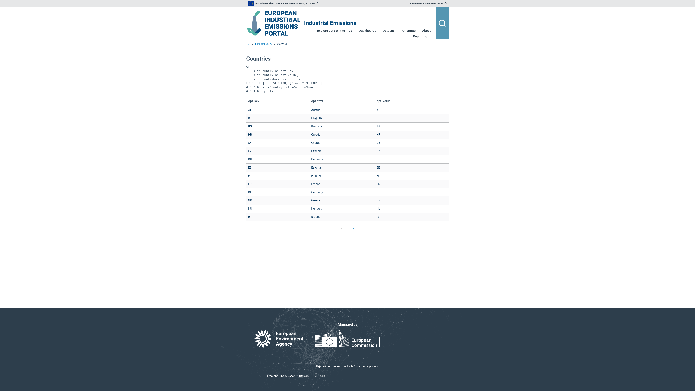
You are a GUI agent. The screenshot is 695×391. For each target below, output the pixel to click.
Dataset (388, 31)
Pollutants (408, 31)
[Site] (273, 23)
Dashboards (367, 31)
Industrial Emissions (330, 23)
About (426, 31)
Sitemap (303, 376)
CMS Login (319, 376)
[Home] (248, 45)
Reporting (420, 36)
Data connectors (263, 44)
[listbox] (282, 3)
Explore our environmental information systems (347, 366)
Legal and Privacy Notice (281, 376)
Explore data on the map (334, 31)
